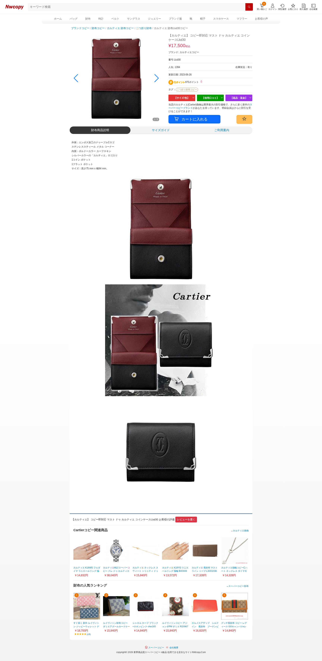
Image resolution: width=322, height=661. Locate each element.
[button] (156, 78)
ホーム (58, 18)
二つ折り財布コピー (187, 89)
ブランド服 (175, 18)
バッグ (74, 18)
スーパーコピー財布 (238, 586)
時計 (101, 18)
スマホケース (221, 18)
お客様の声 (261, 18)
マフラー (242, 18)
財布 (88, 18)
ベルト (115, 18)
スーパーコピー (156, 647)
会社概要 (173, 647)
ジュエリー (154, 18)
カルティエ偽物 (241, 530)
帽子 (202, 18)
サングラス (133, 18)
